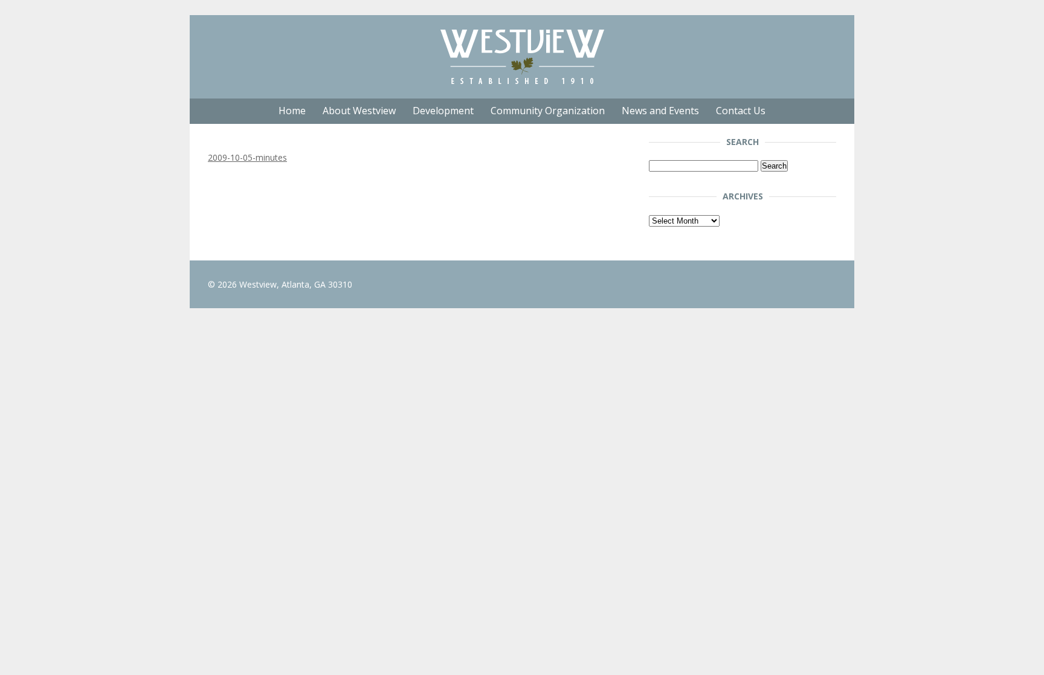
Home (292, 110)
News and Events (660, 110)
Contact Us (740, 110)
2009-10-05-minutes (247, 157)
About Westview (359, 110)
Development (443, 110)
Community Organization (548, 110)
